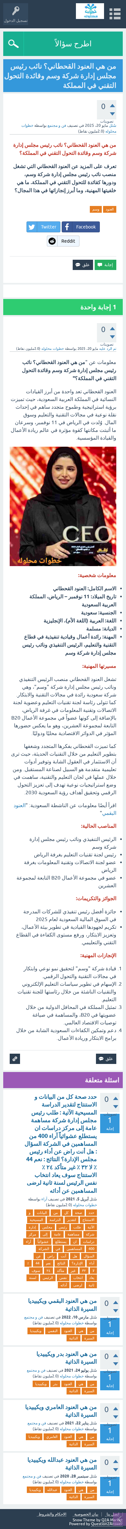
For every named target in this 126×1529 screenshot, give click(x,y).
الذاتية (73, 1338)
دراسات (88, 1242)
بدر (55, 1384)
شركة (90, 1234)
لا (93, 1271)
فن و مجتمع (56, 125)
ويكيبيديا (35, 1331)
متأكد (60, 1271)
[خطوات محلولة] (90, 11)
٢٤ (48, 1271)
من (55, 1213)
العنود (110, 209)
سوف (36, 1271)
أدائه (63, 1285)
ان (75, 1242)
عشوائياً (43, 1242)
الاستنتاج (88, 1220)
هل (75, 1256)
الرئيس (48, 1278)
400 (91, 1249)
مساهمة (73, 1234)
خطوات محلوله (85, 1205)
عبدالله (52, 1490)
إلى (45, 1234)
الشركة (43, 1249)
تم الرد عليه (107, 348)
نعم (48, 1263)
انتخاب (78, 1278)
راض (50, 1256)
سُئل (112, 125)
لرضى (77, 1285)
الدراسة (55, 1220)
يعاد (91, 1278)
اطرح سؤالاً (73, 43)
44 (37, 1263)
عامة (57, 1234)
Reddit (68, 241)
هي (81, 1331)
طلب (77, 1227)
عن (38, 1256)
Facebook (86, 226)
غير (73, 1271)
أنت (63, 1256)
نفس (63, 1278)
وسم (95, 209)
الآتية (91, 1227)
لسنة (32, 1278)
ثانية (91, 1285)
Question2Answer (107, 1524)
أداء (91, 1263)
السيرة (89, 1338)
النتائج (61, 1263)
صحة (78, 1213)
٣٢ (84, 1271)
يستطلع (61, 1242)
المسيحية (36, 1220)
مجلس (47, 1227)
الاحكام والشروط (52, 1514)
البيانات (42, 1213)
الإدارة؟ (77, 1263)
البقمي (53, 1331)
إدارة (32, 1227)
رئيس (63, 1227)
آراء (44, 1199)
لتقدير (71, 1220)
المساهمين (74, 1249)
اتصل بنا (113, 1514)
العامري (52, 1437)
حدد (91, 1213)
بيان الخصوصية (86, 1514)
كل (66, 1213)
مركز (32, 1234)
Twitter (48, 226)
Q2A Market (112, 1520)
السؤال (89, 1256)
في (58, 1249)
